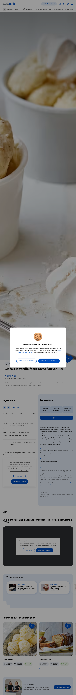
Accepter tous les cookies (49, 361)
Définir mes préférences (26, 361)
